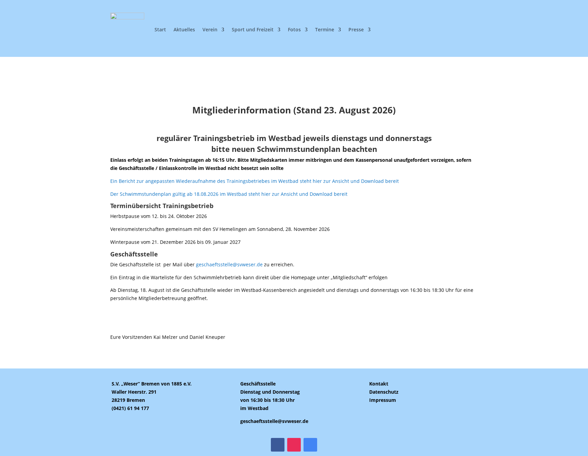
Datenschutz (383, 392)
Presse (356, 29)
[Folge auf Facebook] (277, 445)
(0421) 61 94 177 (130, 408)
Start (160, 29)
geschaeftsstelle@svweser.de (230, 264)
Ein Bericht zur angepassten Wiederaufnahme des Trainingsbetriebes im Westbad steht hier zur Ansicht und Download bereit (254, 181)
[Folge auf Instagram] (294, 445)
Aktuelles (184, 29)
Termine (324, 29)
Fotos (294, 29)
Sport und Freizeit (253, 29)
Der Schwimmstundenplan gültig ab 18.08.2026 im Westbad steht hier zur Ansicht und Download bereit (228, 194)
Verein (209, 29)
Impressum (382, 400)
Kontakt (378, 383)
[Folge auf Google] (310, 445)
